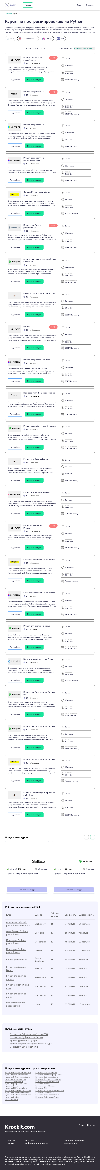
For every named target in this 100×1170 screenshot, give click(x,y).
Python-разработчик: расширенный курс (30, 1043)
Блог (79, 5)
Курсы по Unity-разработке (47, 1081)
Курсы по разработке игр (16, 1084)
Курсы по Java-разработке (16, 1074)
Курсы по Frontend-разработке (18, 1072)
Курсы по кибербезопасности (17, 1092)
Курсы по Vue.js (11, 1099)
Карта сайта (11, 1141)
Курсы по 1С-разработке (15, 1079)
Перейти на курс (34, 80)
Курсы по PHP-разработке (16, 1088)
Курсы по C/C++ (42, 1088)
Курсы (28, 5)
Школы (91, 1125)
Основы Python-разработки (24, 1046)
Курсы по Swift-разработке (47, 1097)
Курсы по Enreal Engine (45, 1086)
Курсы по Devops (12, 1086)
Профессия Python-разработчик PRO (29, 1034)
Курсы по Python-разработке (17, 1077)
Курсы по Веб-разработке (46, 1077)
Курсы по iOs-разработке (46, 1072)
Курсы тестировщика (14, 1081)
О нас (82, 1125)
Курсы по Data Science (44, 1092)
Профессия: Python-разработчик (26, 1037)
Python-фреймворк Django (23, 1040)
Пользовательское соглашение (74, 1141)
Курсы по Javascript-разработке (48, 1074)
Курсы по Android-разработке (48, 1079)
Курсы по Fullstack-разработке (18, 1090)
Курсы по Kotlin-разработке (47, 1095)
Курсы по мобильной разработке (49, 1090)
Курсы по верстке (42, 1084)
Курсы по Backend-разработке (18, 1095)
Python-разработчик (17, 959)
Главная (8, 14)
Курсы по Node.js (12, 1097)
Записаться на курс (27, 890)
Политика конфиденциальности (36, 1141)
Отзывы (89, 5)
